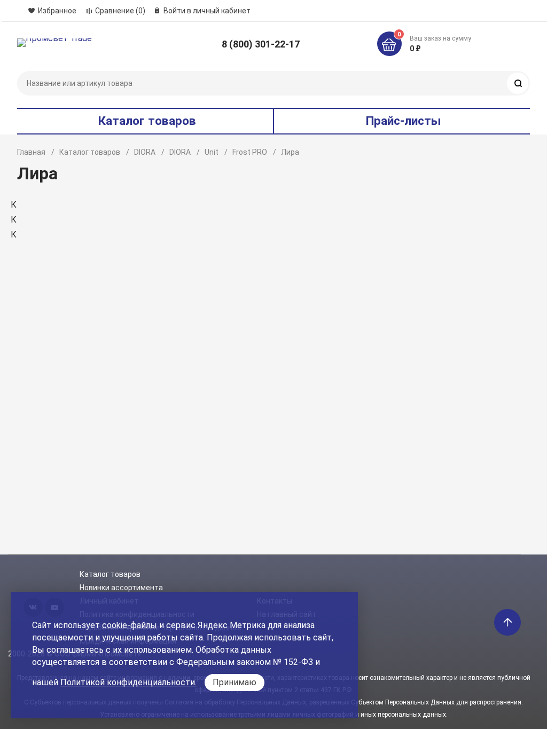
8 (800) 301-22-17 (261, 44)
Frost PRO (249, 152)
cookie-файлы (129, 625)
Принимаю (234, 682)
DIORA (144, 152)
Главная (31, 152)
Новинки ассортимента (121, 587)
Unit (211, 152)
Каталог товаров (89, 152)
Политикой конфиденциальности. (128, 682)
